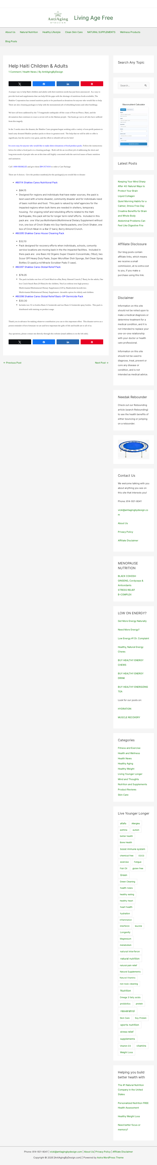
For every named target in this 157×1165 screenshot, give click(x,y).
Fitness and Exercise (129, 747)
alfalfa (123, 823)
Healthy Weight (126, 768)
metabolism (125, 945)
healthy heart (126, 900)
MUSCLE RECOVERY (129, 717)
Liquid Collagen (126, 196)
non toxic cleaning (129, 984)
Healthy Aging (125, 763)
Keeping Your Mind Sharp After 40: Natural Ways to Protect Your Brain (132, 186)
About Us (10, 32)
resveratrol (128, 1011)
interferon (125, 926)
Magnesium (125, 939)
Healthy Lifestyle (51, 32)
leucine (138, 926)
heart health (126, 907)
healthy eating (127, 894)
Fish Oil (123, 868)
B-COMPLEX (125, 594)
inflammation (126, 920)
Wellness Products (130, 32)
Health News (30, 71)
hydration (125, 913)
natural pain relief (128, 965)
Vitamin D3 (125, 1046)
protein (139, 1003)
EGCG (141, 855)
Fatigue (137, 862)
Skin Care (123, 794)
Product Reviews (127, 789)
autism (136, 830)
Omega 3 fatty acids (130, 997)
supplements (127, 1038)
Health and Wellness (129, 753)
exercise (124, 862)
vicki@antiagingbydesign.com (66, 1151)
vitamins (141, 1045)
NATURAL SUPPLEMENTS (101, 32)
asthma (123, 830)
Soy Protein (140, 1018)
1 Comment (15, 71)
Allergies (136, 823)
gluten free (137, 868)
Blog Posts (11, 41)
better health (126, 836)
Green (123, 875)
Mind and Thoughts (128, 779)
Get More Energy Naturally (132, 621)
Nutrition (125, 990)
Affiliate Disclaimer (128, 540)
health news (126, 888)
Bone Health (126, 842)
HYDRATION (124, 708)
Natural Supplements (130, 971)
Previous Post (12, 362)
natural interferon (130, 951)
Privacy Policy (125, 531)
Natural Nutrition (29, 32)
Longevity (125, 932)
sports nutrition (129, 1024)
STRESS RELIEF (126, 589)
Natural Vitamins (127, 977)
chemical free (126, 855)
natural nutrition (130, 958)
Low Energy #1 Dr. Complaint (133, 638)
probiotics (125, 1003)
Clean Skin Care (74, 32)
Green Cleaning (127, 881)
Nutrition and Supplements (132, 784)
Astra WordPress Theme (110, 1157)
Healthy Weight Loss (129, 1116)
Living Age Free (93, 17)
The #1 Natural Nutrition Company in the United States (131, 1090)
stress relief (127, 1031)
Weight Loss (126, 1052)
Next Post (101, 362)
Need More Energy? (129, 629)
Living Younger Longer (130, 774)
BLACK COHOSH (127, 576)
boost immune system (132, 849)
